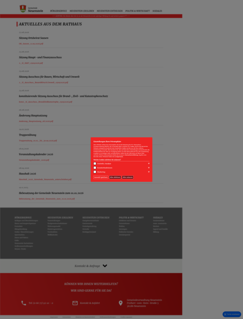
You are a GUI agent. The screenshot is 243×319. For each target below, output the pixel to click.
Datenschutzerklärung (131, 155)
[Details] (149, 163)
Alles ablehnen (115, 177)
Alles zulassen (128, 177)
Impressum (119, 156)
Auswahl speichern (101, 177)
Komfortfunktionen (104, 168)
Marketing (101, 172)
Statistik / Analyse (104, 164)
